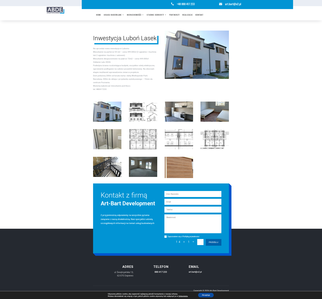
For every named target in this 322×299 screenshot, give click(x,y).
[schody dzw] (107, 176)
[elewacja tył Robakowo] (107, 121)
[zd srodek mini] (143, 176)
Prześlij (213, 242)
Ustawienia (183, 296)
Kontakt (199, 15)
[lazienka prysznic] (107, 148)
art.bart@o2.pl (195, 272)
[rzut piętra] (214, 148)
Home (98, 15)
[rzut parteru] (143, 148)
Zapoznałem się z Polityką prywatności (183, 237)
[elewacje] (143, 121)
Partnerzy (174, 15)
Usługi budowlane (113, 15)
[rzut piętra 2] (179, 148)
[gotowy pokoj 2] (214, 121)
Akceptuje (206, 295)
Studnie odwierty (155, 15)
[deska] (179, 177)
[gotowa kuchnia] (179, 121)
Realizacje (187, 15)
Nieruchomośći (134, 15)
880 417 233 (161, 272)
